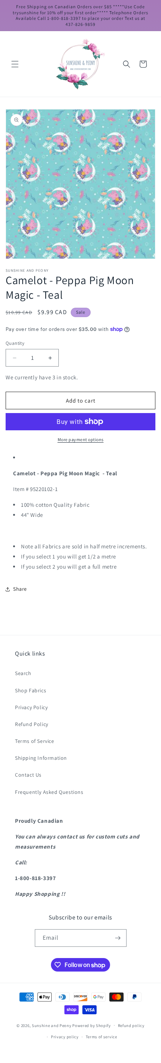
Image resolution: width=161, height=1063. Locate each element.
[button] (15, 64)
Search (23, 673)
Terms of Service (34, 741)
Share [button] (20, 588)
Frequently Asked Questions (49, 792)
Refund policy (131, 1025)
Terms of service (101, 1036)
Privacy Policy (31, 707)
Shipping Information (41, 758)
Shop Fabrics (30, 690)
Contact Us (28, 774)
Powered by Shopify (91, 1025)
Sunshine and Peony (52, 1025)
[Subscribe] (118, 938)
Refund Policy (31, 724)
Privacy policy (65, 1036)
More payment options (81, 439)
